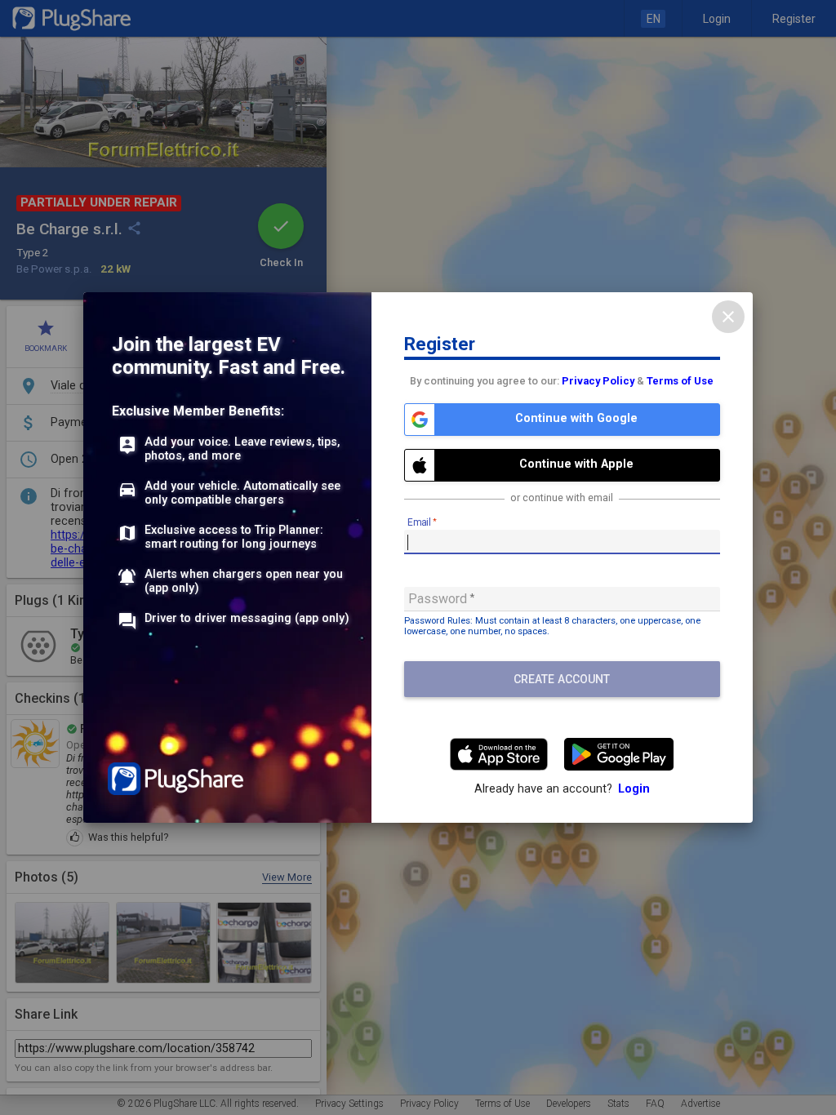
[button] (562, 419)
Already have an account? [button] (562, 789)
